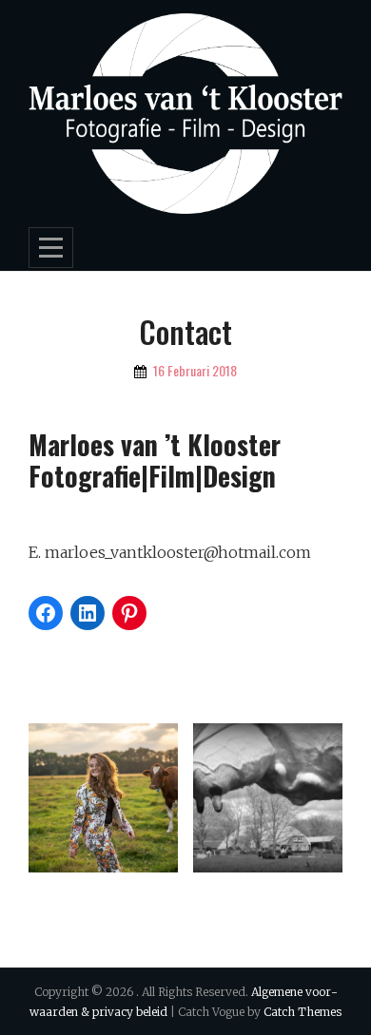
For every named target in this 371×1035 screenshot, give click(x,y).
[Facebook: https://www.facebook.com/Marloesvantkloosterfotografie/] (46, 613)
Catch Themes (303, 1012)
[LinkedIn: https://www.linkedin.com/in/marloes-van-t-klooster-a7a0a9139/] (87, 613)
